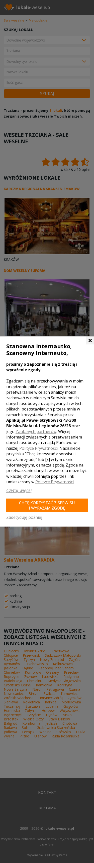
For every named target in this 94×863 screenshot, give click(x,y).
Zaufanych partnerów (36, 431)
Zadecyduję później (24, 517)
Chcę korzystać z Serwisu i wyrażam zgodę (47, 505)
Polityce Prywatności (38, 448)
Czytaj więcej (19, 490)
